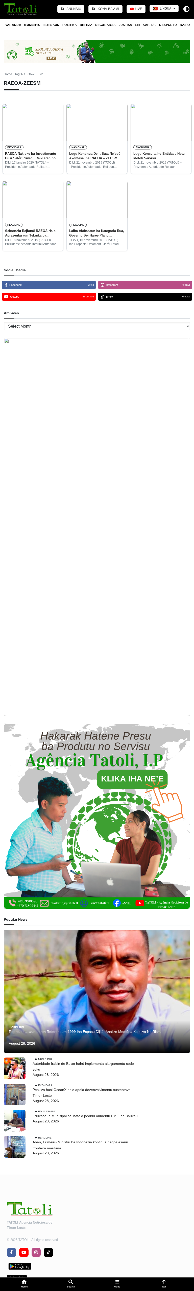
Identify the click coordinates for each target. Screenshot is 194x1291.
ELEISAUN (51, 25)
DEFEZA (86, 25)
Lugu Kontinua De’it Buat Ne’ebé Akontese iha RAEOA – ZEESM (94, 156)
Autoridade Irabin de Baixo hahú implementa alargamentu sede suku (83, 1067)
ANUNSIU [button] (73, 9)
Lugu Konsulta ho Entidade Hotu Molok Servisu (159, 156)
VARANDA (13, 25)
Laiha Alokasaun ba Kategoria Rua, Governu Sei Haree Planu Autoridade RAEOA (96, 233)
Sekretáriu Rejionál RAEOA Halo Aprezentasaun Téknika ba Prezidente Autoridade (30, 233)
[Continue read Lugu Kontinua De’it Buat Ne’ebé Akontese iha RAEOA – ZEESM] (97, 122)
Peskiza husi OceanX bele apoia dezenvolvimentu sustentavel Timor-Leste (82, 1093)
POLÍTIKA (69, 25)
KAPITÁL (150, 25)
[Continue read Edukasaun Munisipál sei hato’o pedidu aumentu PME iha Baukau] (15, 1120)
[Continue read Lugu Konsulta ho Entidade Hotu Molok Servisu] (161, 122)
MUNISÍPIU (32, 25)
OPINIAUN (17, 1027)
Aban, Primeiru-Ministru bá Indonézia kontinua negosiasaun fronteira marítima (80, 1145)
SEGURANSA (105, 25)
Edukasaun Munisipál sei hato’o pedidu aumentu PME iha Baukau (85, 1116)
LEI (137, 25)
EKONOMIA (14, 147)
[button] (24, 1284)
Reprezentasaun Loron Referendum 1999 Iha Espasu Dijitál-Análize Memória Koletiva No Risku (85, 1032)
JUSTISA (125, 25)
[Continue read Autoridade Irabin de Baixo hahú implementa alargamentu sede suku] (15, 1068)
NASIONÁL (78, 147)
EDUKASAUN (46, 1111)
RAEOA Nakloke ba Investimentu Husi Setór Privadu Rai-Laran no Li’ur (30, 156)
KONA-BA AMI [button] (108, 9)
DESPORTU (168, 25)
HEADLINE (13, 224)
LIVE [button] (138, 9)
